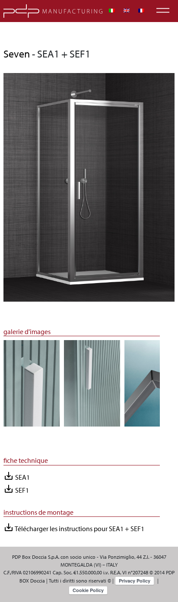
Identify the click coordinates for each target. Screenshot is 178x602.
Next (166, 387)
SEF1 (16, 489)
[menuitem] (112, 10)
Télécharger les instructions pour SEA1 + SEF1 (73, 527)
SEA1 (16, 476)
